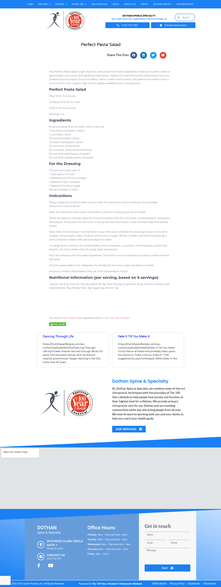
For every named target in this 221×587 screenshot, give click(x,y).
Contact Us (130, 4)
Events (144, 4)
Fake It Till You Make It (134, 336)
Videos (115, 4)
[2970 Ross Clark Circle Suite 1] (41, 544)
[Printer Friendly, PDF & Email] (57, 324)
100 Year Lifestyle (162, 4)
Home (30, 4)
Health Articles (99, 4)
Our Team (42, 4)
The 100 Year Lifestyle (116, 318)
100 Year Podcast (185, 4)
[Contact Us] (41, 556)
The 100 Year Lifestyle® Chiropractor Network (117, 583)
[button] (133, 55)
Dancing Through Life (58, 336)
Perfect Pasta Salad (71, 318)
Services (59, 4)
